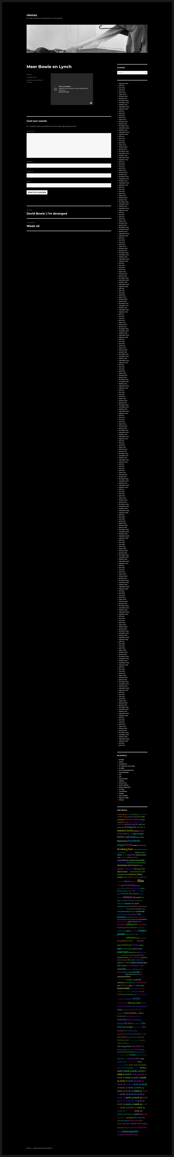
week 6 (142, 1071)
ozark (123, 979)
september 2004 (124, 637)
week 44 (132, 1107)
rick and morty (135, 988)
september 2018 (124, 284)
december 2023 (124, 151)
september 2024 (124, 132)
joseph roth (134, 919)
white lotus (136, 1123)
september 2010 (124, 485)
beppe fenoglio (138, 834)
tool (118, 1055)
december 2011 (123, 453)
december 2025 (124, 100)
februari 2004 (123, 652)
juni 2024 (122, 138)
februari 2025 (123, 122)
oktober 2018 (123, 282)
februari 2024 (123, 147)
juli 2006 (121, 591)
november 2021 (124, 204)
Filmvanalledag (124, 772)
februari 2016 (123, 350)
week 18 (121, 1084)
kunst (128, 931)
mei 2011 (121, 468)
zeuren (119, 1132)
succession (130, 1013)
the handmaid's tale (136, 1034)
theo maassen (134, 1040)
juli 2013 (121, 415)
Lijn (120, 777)
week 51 (138, 1114)
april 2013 (122, 422)
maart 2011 (122, 472)
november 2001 (124, 709)
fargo (132, 881)
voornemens (142, 1065)
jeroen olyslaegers (132, 914)
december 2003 (124, 656)
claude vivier (131, 855)
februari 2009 (123, 525)
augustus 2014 (123, 388)
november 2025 (124, 102)
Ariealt (121, 762)
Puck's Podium (123, 785)
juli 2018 (121, 289)
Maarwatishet (123, 779)
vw (127, 1068)
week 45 (141, 1107)
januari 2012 (123, 451)
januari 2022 (123, 200)
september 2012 (124, 436)
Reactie (30, 131)
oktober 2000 (123, 737)
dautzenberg (142, 863)
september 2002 (124, 688)
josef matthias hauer (123, 919)
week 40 (130, 1104)
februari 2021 (123, 223)
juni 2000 (122, 745)
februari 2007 (123, 576)
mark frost (132, 952)
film (140, 881)
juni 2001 (122, 720)
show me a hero (134, 1003)
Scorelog (121, 789)
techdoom (131, 1016)
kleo (145, 924)
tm (145, 1052)
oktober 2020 (123, 231)
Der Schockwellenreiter (126, 770)
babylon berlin (125, 830)
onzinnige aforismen (124, 977)
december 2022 (124, 176)
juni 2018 (122, 291)
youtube (29, 82)
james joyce (132, 911)
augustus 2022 (123, 185)
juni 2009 (122, 517)
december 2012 (123, 430)
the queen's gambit (137, 1043)
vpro (118, 1068)
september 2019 (124, 259)
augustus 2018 (123, 286)
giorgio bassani (122, 891)
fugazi (138, 885)
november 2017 (124, 305)
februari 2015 (123, 375)
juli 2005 (121, 616)
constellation (123, 860)
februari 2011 (123, 475)
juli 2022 (121, 187)
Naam (29, 162)
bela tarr (129, 834)
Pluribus (124, 985)
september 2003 (124, 663)
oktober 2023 (123, 155)
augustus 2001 (123, 716)
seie (135, 994)
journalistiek (142, 919)
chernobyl (130, 852)
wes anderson (125, 1121)
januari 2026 (123, 98)
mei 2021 (122, 217)
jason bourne (121, 914)
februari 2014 (123, 401)
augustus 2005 (123, 614)
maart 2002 (122, 701)
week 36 (124, 1101)
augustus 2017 (123, 312)
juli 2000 (121, 743)
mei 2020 (122, 242)
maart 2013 (122, 424)
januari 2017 (123, 327)
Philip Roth (139, 983)
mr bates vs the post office (138, 963)
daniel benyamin (132, 863)
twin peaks (133, 1058)
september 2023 (124, 157)
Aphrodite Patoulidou (132, 824)
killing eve (132, 924)
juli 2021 (121, 212)
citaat (119, 855)
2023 (132, 814)
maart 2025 (122, 119)
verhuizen (120, 1065)
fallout (127, 881)
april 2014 (122, 396)
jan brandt (140, 911)
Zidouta (121, 800)
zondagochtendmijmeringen (127, 1135)
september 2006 (124, 587)
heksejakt (136, 897)
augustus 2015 (123, 362)
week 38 (141, 1101)
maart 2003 (122, 675)
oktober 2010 (123, 483)
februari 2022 (123, 198)
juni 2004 (122, 644)
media (131, 955)
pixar (145, 983)
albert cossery (123, 817)
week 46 (121, 1111)
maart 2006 (122, 599)
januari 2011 (122, 477)
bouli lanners (141, 845)
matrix (138, 952)
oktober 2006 (123, 584)
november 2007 (124, 557)
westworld (134, 1121)
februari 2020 (123, 248)
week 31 (141, 1094)
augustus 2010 (123, 487)
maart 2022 (122, 195)
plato (118, 985)
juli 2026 (121, 86)
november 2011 (123, 455)
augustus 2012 (123, 439)
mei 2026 (122, 90)
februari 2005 (123, 627)
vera (140, 1062)
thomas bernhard (133, 1050)
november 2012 (124, 432)
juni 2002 (122, 694)
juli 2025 (121, 111)
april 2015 (122, 371)
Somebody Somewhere (136, 1006)
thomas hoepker (129, 1052)
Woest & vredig (123, 798)
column (135, 857)
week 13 (137, 1077)
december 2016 (124, 329)
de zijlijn (121, 768)
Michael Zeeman (122, 957)
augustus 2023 (123, 160)
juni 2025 (122, 113)
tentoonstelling (134, 1020)
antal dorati (121, 824)
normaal (130, 972)
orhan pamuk (136, 977)
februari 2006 (123, 601)
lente (137, 938)
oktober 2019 (123, 257)
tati (127, 1016)
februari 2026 (123, 96)
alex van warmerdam (135, 817)
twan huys (120, 1059)
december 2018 (123, 278)
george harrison (134, 888)
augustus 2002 (123, 690)
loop (135, 945)
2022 (128, 814)
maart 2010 (122, 498)
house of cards (132, 903)
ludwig (141, 945)
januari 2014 (123, 403)
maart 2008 (122, 549)
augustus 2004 (123, 639)
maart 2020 (122, 246)
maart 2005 (122, 625)
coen (118, 857)
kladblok (140, 924)
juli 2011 (121, 464)
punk (130, 985)
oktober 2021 (123, 206)
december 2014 (123, 379)
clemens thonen (141, 855)
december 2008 (124, 529)
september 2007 (124, 561)
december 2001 (123, 707)
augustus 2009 (123, 513)
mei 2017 (122, 318)
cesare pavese (121, 852)
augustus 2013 (123, 413)
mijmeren (144, 957)
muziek (121, 968)
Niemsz (29, 74)
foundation (130, 885)
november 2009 (124, 506)
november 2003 (124, 658)
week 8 (127, 1074)
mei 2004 (122, 646)
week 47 (130, 1111)
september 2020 (124, 234)
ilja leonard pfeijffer (134, 909)
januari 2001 (123, 730)
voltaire (135, 1065)
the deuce (129, 1030)
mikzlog (121, 781)
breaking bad (124, 849)
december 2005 (124, 606)
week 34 (138, 1097)
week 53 (123, 1118)
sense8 (129, 999)
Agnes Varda (142, 814)
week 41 (138, 1104)
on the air (139, 974)
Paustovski (128, 983)
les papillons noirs (125, 941)
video (126, 1065)
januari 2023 (123, 174)
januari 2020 (123, 250)
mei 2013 (121, 420)
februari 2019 (123, 274)
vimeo (131, 1065)
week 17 (140, 1081)
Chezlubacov (123, 764)
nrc (141, 972)
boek (128, 845)
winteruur (127, 1128)
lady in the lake (132, 934)
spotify (119, 1010)
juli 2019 (121, 263)
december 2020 (124, 227)
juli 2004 (121, 642)
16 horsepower (122, 814)
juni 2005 (122, 618)
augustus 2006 (123, 589)
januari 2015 (123, 377)
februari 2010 (123, 500)
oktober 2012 (123, 434)
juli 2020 (121, 238)
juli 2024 (121, 136)
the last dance (132, 1037)
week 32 (121, 1097)
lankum (141, 934)
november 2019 (124, 255)
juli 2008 (121, 540)
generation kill (123, 888)
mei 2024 (122, 141)
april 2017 (122, 320)
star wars (125, 1010)
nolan (125, 972)
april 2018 (122, 295)
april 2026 (122, 92)
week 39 (121, 1104)
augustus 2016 (123, 337)
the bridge (128, 1027)
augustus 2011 (123, 462)
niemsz (32, 15)
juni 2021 (122, 215)
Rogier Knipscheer (125, 787)
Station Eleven (134, 1009)
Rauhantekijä (123, 988)
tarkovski (121, 1016)
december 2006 (124, 580)
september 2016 (124, 335)
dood (132, 872)
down (126, 874)
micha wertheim (134, 957)
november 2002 (124, 684)
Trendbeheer (123, 791)
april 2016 (122, 346)
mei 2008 (122, 544)
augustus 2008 (123, 538)
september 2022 (124, 183)
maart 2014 (122, 398)
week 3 (120, 1071)
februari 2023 (123, 172)
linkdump (126, 945)
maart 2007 (122, 574)
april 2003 (122, 673)
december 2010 (123, 479)
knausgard (122, 927)
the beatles (137, 1024)
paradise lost (130, 980)
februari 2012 (123, 449)
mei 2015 (122, 369)
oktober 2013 (123, 409)
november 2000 (124, 735)
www (135, 1128)
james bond (124, 911)
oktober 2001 (123, 711)
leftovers (131, 937)
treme (132, 1054)
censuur (144, 849)
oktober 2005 (123, 610)
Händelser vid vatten (138, 906)
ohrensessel (121, 974)
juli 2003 (121, 667)
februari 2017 (123, 324)
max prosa (125, 955)
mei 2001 (122, 722)
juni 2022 (122, 189)
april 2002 (122, 699)
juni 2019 (122, 265)
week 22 (124, 1087)
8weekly (121, 760)
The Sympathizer (124, 1046)
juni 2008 (122, 542)
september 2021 (124, 208)
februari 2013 (123, 426)
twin (125, 1059)
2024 (136, 814)
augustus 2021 (123, 210)
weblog (130, 1068)
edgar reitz (127, 877)
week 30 (132, 1094)
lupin (119, 948)
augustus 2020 (123, 236)
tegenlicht (138, 1016)
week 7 (120, 1074)
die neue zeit (139, 869)
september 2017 (124, 310)
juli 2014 (121, 390)
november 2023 (124, 153)
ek (132, 877)
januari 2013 (123, 428)
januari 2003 (123, 680)
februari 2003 (123, 677)
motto (119, 963)
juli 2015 (121, 365)
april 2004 (122, 648)
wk (132, 1128)
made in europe (137, 949)
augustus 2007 (123, 563)
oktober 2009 (123, 508)
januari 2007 (123, 578)
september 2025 (124, 107)
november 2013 (124, 407)
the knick (121, 1037)
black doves (139, 837)
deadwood (128, 868)
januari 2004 (123, 654)
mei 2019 (122, 267)
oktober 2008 (123, 534)
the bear (128, 1023)
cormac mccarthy (136, 860)
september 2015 (124, 360)
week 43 (124, 1107)
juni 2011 (121, 466)
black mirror (122, 841)
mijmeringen (122, 960)
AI (118, 817)
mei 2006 (122, 595)
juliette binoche (133, 922)
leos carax (143, 938)
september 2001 (124, 713)
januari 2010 (123, 502)
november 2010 (124, 481)
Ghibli (142, 888)
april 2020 (122, 244)
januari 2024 (123, 149)
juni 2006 (122, 593)
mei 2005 (122, 620)
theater (120, 1023)
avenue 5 (140, 827)
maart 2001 (122, 726)
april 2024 (122, 143)
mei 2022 (122, 191)
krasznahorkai (131, 927)
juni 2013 (122, 417)
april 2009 (122, 521)
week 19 (129, 1084)
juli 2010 (121, 489)
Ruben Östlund (127, 991)
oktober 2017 (123, 308)
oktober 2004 (123, 635)
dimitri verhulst (122, 872)
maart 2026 (122, 94)
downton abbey (135, 874)
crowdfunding (121, 863)
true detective (141, 1055)
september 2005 (124, 612)
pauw (134, 983)
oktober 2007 (123, 559)
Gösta (138, 891)
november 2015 (124, 356)
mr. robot (125, 962)
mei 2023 (122, 166)
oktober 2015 (123, 358)
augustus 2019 (123, 261)
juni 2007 (122, 568)
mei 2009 (122, 519)
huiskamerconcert (123, 906)
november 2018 (124, 280)
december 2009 (124, 504)
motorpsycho (139, 960)
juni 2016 (122, 341)
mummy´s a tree (137, 966)
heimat (127, 897)
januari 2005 (123, 629)
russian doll (136, 991)
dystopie (120, 877)
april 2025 (122, 117)
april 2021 (122, 219)
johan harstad (140, 917)
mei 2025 (122, 115)
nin (142, 969)
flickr (119, 885)
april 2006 (122, 597)
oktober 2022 (123, 181)
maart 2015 (122, 373)
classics (124, 855)
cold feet (129, 857)
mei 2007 (122, 570)
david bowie (31, 80)
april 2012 (122, 445)
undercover (122, 1062)
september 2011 (124, 460)
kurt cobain (134, 931)
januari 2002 (123, 705)
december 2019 (124, 253)
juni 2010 (122, 491)
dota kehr (120, 874)
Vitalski (121, 793)
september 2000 (124, 739)
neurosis (129, 969)
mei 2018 (122, 293)
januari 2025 (123, 124)
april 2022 (122, 193)
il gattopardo (122, 909)
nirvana (119, 972)
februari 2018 (123, 299)
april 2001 (122, 724)
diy (129, 872)
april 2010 (122, 496)
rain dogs (140, 985)
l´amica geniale (127, 949)
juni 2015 (122, 367)
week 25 (121, 1091)
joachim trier (131, 917)
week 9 (135, 1074)
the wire (136, 1046)
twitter (142, 1059)
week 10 (143, 1074)
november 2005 (124, 608)
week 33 (130, 1097)
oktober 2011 (123, 458)
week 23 (132, 1087)
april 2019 (122, 269)
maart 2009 (122, 523)
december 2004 (124, 631)
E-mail (30, 171)
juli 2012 (121, 441)
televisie (122, 1019)
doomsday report (139, 872)
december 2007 (124, 555)
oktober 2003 (123, 661)
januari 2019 (123, 276)
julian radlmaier (122, 922)
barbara (136, 831)
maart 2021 (122, 221)
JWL (120, 774)
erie (141, 877)
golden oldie (131, 891)
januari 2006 (123, 603)
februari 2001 (123, 728)
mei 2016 (122, 343)
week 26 (129, 1091)
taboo (141, 1013)
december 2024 (124, 126)
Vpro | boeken (123, 796)
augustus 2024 (123, 134)
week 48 (138, 1111)
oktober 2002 (123, 686)
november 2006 (124, 582)
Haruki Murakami (130, 893)
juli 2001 (121, 718)
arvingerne (130, 827)
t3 (137, 1013)
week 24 (140, 1087)
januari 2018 (123, 301)
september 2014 (124, 386)
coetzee (123, 857)
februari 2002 (123, 703)
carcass (139, 849)
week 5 (135, 1071)
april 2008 (122, 546)
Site (28, 181)
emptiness (136, 877)
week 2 (143, 1067)
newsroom (136, 969)
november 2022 (124, 179)
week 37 (132, 1101)
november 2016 (124, 331)
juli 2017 (121, 314)
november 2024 (124, 128)
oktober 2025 (123, 105)
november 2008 (124, 532)
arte (123, 827)
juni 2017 (122, 316)
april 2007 (122, 572)
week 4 (127, 1071)
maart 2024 (122, 145)
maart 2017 (122, 322)
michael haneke (139, 955)
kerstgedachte (121, 924)
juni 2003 (122, 669)
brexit (135, 849)
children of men (140, 852)
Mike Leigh (130, 960)
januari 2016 (123, 352)
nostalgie (136, 972)
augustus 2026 (123, 83)
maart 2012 (122, 447)
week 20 (138, 1084)
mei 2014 (122, 394)
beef (125, 834)
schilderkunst (129, 994)
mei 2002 (122, 696)
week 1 (136, 1067)
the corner (137, 1027)
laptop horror (121, 938)
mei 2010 (122, 494)
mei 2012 (122, 443)
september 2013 (124, 411)
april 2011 (122, 470)
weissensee (130, 1118)
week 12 (129, 1077)
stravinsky (120, 1013)
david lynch (39, 80)
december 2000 (124, 732)
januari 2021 (123, 225)
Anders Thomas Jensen (136, 822)
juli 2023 (121, 162)
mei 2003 (122, 671)
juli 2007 (121, 565)
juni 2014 (122, 392)
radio (134, 985)
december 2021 (123, 202)
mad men (122, 952)
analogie (126, 822)
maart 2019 (122, 272)
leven (135, 941)
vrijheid (123, 1068)
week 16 (132, 1081)
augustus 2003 (123, 665)
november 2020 (124, 229)
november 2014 (124, 382)
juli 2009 (121, 515)
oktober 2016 (123, 333)
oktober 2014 (123, 384)
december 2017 (123, 303)
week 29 (124, 1094)
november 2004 (124, 633)
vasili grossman (132, 1062)
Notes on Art (123, 783)
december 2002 (124, 682)
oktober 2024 (123, 130)
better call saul (126, 837)
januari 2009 (123, 527)
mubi (129, 966)
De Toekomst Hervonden (127, 766)
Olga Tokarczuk (130, 974)
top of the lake (124, 1055)
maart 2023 (122, 170)
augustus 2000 (123, 741)
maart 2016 (122, 348)
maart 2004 (122, 650)
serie (136, 998)
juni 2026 (122, 88)
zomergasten (130, 1131)
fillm (135, 881)
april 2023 (122, 168)
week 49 (121, 1114)
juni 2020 (122, 240)
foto (122, 885)
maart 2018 (122, 297)
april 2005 (122, 622)
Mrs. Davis (122, 965)
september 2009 (124, 510)
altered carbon (132, 819)
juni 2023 (122, 164)
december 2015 (123, 354)
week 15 (123, 1081)
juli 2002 (121, 692)
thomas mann (139, 1052)
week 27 (138, 1091)
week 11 (121, 1077)
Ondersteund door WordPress (42, 1148)
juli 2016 (121, 339)
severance (122, 1002)
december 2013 (123, 405)
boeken (134, 845)
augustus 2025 (123, 109)
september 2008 (124, 536)
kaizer (140, 922)
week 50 (130, 1114)
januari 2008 (123, 553)
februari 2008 (123, 551)
